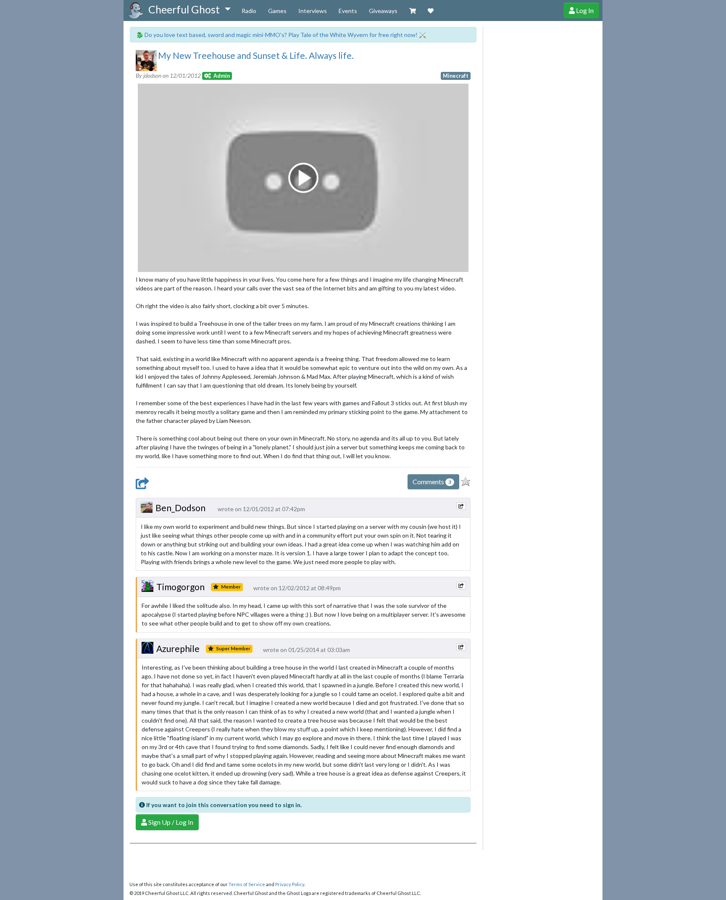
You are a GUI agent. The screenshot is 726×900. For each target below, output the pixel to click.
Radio (249, 10)
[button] (189, 10)
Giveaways (383, 10)
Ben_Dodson (180, 507)
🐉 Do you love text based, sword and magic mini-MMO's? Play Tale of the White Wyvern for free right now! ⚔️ (281, 34)
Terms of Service (247, 884)
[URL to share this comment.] (461, 506)
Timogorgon (180, 586)
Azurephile (178, 648)
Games (277, 10)
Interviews (312, 10)
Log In (584, 10)
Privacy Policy (289, 884)
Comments (432, 482)
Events (348, 10)
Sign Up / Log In (170, 822)
